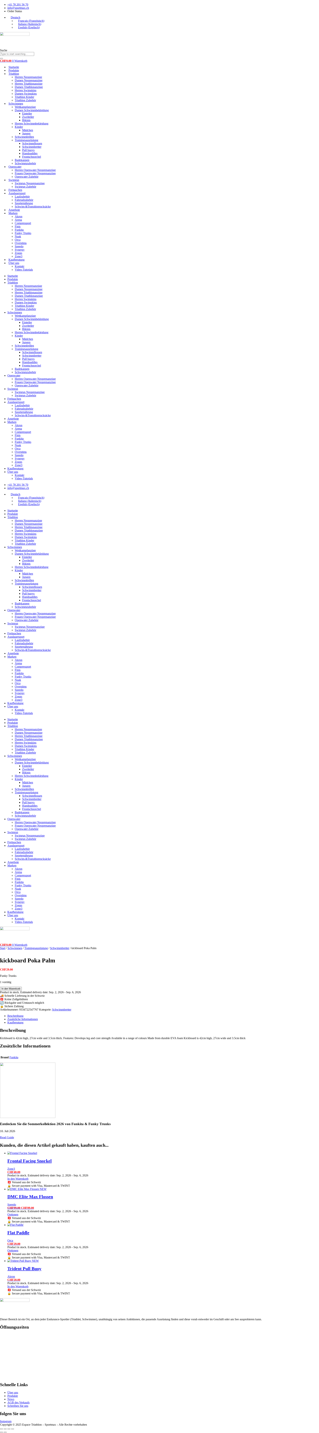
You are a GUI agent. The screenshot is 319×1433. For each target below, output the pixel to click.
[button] (13, 17)
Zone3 (18, 256)
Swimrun (13, 180)
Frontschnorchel (31, 156)
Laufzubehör (22, 196)
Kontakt (19, 266)
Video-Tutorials (24, 269)
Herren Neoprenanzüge (28, 77)
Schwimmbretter (31, 146)
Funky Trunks (23, 233)
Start (2, 948)
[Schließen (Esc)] (12, 1428)
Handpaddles (29, 153)
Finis (17, 226)
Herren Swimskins (25, 90)
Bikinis (26, 120)
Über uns (13, 263)
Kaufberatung (16, 259)
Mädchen (27, 130)
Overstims (21, 243)
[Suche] (1, 58)
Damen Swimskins (26, 93)
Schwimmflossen (32, 143)
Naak (18, 236)
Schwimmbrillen (24, 136)
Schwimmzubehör (25, 163)
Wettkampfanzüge (25, 106)
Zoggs (18, 253)
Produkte (13, 70)
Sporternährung (24, 203)
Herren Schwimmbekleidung (31, 123)
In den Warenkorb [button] (17, 1178)
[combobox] (17, 54)
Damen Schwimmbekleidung (32, 110)
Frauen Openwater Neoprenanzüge (35, 173)
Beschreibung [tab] (15, 1015)
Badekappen (22, 160)
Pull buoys (28, 150)
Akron (18, 216)
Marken (13, 213)
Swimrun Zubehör (25, 186)
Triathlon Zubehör (25, 100)
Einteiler (27, 113)
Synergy (20, 249)
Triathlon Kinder (24, 97)
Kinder (19, 126)
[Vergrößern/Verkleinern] (1, 1428)
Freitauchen (15, 189)
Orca (17, 239)
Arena (18, 219)
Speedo (19, 246)
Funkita (19, 229)
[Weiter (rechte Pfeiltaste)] (5, 1432)
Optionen (12, 1214)
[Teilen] (8, 1428)
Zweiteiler (28, 116)
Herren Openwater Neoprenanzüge (35, 170)
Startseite (13, 67)
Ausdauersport (16, 193)
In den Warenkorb (10, 988)
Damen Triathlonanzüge (29, 87)
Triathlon (13, 73)
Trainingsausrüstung (26, 140)
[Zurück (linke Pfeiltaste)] (1, 1432)
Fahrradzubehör (24, 199)
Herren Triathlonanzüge (28, 83)
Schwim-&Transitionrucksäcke (33, 206)
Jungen (26, 133)
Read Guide (7, 1137)
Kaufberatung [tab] (15, 1022)
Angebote (14, 209)
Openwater (14, 166)
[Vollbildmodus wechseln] (5, 1428)
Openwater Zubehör (26, 176)
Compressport (23, 223)
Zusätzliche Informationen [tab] (22, 1019)
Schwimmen (15, 103)
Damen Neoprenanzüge (28, 80)
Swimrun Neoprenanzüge (30, 183)
